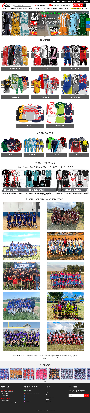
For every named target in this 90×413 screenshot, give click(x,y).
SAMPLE (74, 1)
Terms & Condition (50, 397)
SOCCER (19, 8)
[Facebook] (88, 26)
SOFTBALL (38, 8)
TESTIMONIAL (85, 1)
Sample (48, 394)
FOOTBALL (5, 8)
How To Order (49, 390)
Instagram (28, 402)
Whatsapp (28, 390)
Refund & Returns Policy (51, 401)
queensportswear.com (49, 410)
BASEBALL (31, 8)
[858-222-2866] (88, 29)
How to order (60, 1)
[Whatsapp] (88, 19)
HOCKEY (25, 8)
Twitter (27, 399)
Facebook (27, 396)
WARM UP (67, 8)
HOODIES (61, 8)
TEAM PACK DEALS (75, 8)
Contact (53, 1)
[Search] (30, 5)
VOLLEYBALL (53, 8)
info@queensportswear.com (32, 393)
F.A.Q (78, 1)
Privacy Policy (49, 399)
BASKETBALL (12, 8)
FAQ (47, 392)
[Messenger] (88, 22)
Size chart (68, 1)
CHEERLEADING (46, 8)
